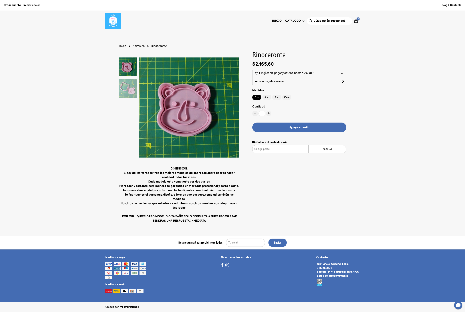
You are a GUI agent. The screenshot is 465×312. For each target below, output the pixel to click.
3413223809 (324, 268)
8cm (266, 97)
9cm (276, 97)
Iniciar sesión (32, 5)
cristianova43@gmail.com (333, 264)
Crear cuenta (12, 5)
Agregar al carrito (299, 127)
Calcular (327, 149)
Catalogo (293, 21)
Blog (444, 5)
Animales (139, 46)
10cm (287, 97)
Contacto (455, 5)
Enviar (277, 242)
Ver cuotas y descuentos (269, 81)
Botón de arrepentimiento (332, 275)
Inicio (277, 21)
